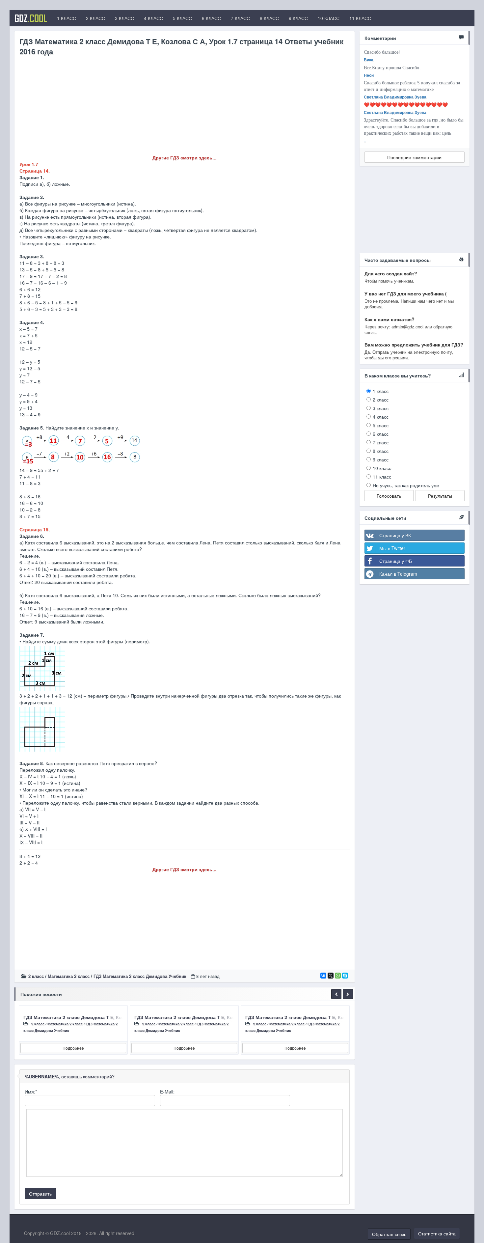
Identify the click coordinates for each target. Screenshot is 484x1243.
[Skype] (345, 976)
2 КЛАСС (95, 18)
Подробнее (73, 1048)
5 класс (381, 425)
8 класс (381, 451)
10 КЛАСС (328, 18)
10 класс (382, 468)
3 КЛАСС (124, 18)
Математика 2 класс (69, 976)
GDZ (30, 18)
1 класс (381, 391)
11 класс (382, 476)
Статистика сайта (437, 1233)
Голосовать (389, 495)
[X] (331, 976)
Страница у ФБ (395, 561)
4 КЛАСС (153, 18)
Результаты (440, 495)
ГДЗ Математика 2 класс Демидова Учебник (140, 976)
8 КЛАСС (269, 18)
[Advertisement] (184, 108)
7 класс (381, 442)
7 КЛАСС (240, 18)
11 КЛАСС (360, 18)
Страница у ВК (395, 535)
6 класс (381, 433)
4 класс (381, 416)
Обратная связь (389, 1234)
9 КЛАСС (298, 18)
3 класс (381, 408)
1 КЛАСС (66, 18)
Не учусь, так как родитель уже (406, 485)
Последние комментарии (414, 157)
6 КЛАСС (211, 18)
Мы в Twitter (392, 548)
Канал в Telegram (398, 573)
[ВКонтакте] (323, 976)
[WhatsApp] (338, 976)
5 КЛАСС (182, 18)
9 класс (381, 459)
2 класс (36, 976)
